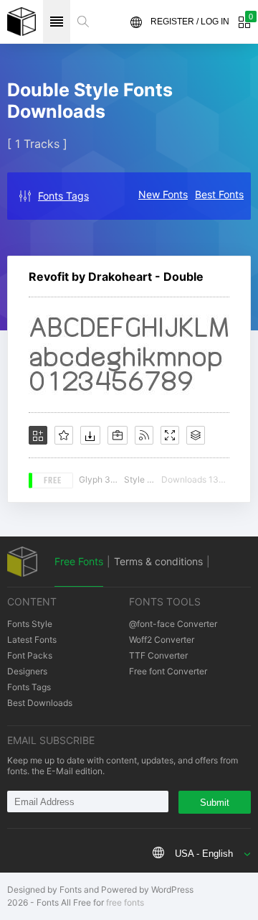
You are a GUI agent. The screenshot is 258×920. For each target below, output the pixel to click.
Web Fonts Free (21, 22)
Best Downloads (39, 702)
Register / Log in (189, 22)
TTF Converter (158, 655)
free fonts (125, 902)
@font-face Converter (173, 623)
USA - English (204, 853)
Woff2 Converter (161, 639)
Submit (214, 802)
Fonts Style (29, 623)
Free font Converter (168, 671)
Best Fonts (219, 194)
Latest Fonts (32, 639)
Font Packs (29, 655)
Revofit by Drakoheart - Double (116, 276)
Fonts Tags (63, 196)
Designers (27, 671)
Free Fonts (78, 561)
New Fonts (163, 194)
